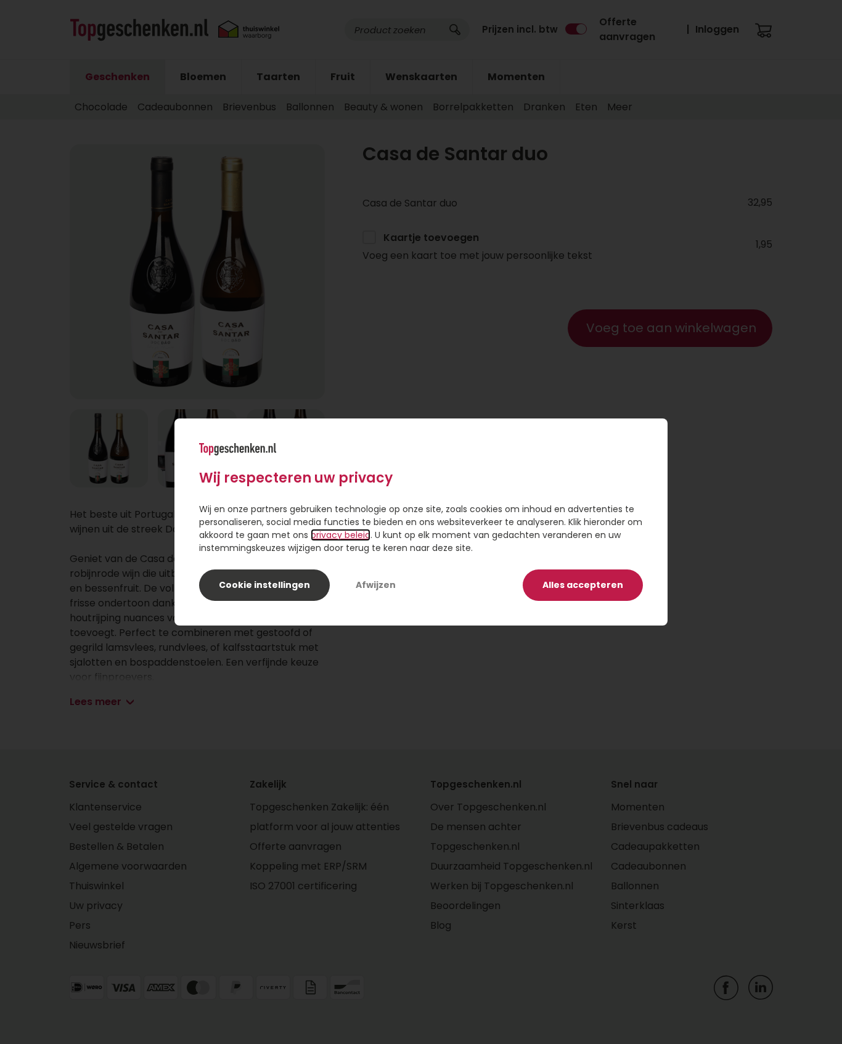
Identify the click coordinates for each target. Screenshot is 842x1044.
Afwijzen (376, 585)
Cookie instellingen (264, 585)
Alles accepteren (582, 585)
